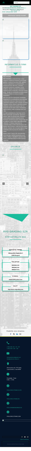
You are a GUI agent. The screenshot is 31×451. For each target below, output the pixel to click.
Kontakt (23, 15)
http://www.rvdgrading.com (15, 289)
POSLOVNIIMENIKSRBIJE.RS (14, 407)
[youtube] (25, 437)
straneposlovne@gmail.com (14, 357)
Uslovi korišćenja (24, 439)
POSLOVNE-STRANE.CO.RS (14, 390)
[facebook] (22, 437)
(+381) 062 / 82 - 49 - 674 (13, 347)
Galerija (17, 15)
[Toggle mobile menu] (28, 2)
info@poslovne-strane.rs (13, 359)
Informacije (11, 15)
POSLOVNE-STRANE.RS (13, 399)
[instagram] (27, 437)
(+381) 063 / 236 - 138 (12, 348)
